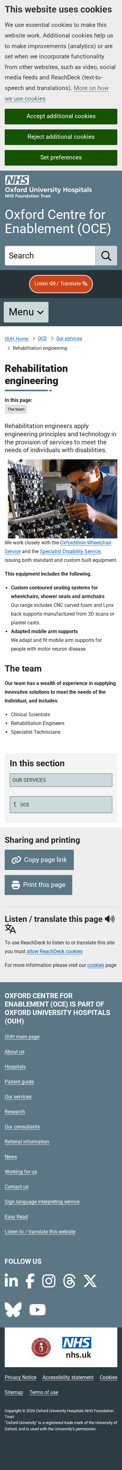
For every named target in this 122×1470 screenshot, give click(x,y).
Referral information (27, 1142)
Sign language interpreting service (42, 1202)
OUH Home (16, 339)
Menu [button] (21, 312)
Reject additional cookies (61, 136)
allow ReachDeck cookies (55, 951)
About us (14, 1052)
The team (16, 409)
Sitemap (14, 1392)
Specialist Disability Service (70, 551)
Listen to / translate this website (40, 1232)
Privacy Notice (20, 1377)
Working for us (21, 1172)
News (11, 1157)
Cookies (108, 1377)
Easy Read (16, 1217)
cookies (95, 965)
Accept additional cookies (61, 116)
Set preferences (61, 157)
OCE (42, 338)
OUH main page (22, 1037)
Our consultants (22, 1127)
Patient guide (19, 1082)
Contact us (16, 1187)
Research (15, 1112)
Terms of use (43, 1392)
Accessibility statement (68, 1377)
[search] (106, 256)
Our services (69, 338)
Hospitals (15, 1067)
